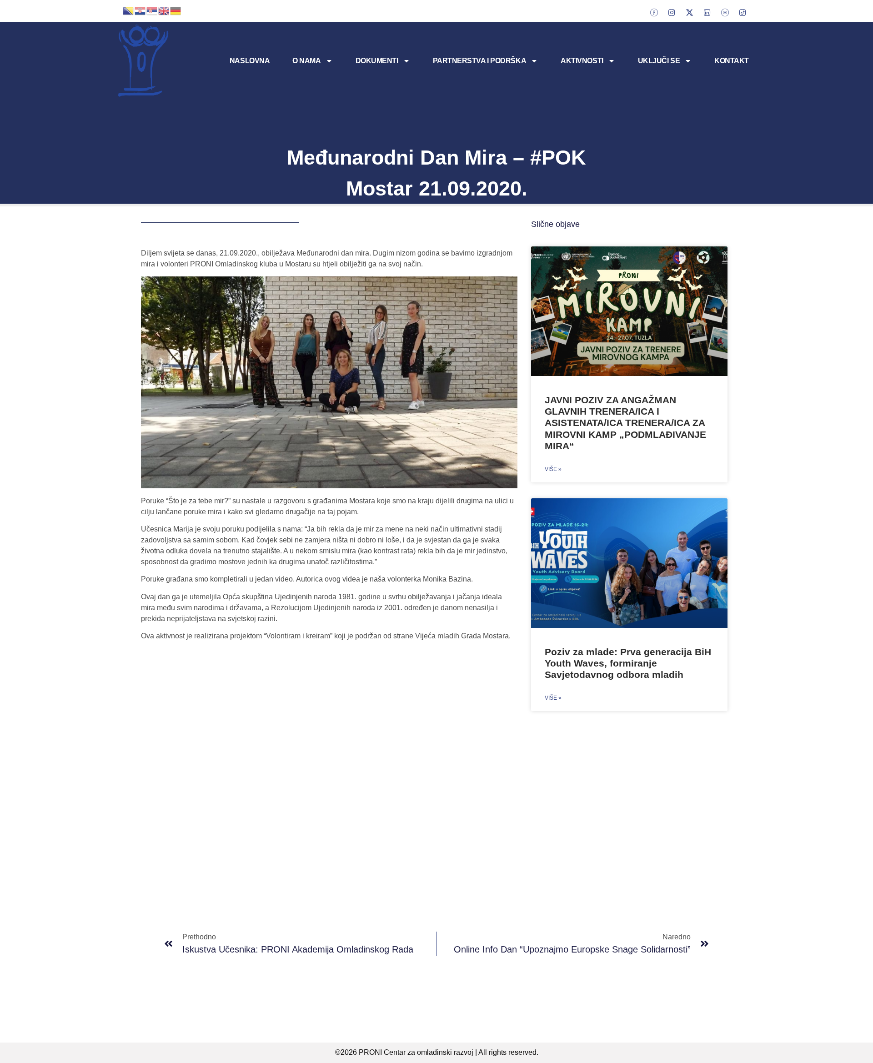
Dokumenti (377, 61)
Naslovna (250, 61)
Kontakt (731, 61)
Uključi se (659, 61)
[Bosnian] (129, 10)
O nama (306, 61)
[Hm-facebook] (654, 12)
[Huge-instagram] (671, 12)
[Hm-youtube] (725, 12)
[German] (176, 10)
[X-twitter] (689, 12)
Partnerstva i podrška (480, 61)
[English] (164, 10)
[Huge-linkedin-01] (707, 12)
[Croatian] (140, 10)
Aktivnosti (582, 61)
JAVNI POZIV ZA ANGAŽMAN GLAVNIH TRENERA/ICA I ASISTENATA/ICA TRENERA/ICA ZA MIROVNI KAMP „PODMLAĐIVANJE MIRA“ (625, 423)
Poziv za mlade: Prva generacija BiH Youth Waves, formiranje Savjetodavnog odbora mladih (628, 663)
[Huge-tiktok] (742, 12)
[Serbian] (152, 10)
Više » (553, 469)
